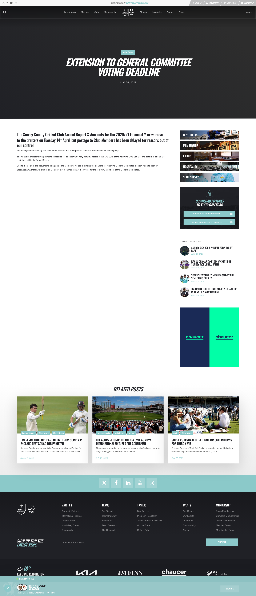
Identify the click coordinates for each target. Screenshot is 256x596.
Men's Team (58, 433)
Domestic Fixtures (70, 511)
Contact (187, 530)
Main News (128, 52)
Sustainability (189, 525)
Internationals (28, 433)
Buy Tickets (143, 511)
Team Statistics (109, 525)
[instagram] (16, 3)
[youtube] (11, 3)
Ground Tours (143, 525)
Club (175, 433)
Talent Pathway (109, 516)
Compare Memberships (227, 516)
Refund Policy (144, 530)
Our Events (188, 516)
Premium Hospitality (147, 516)
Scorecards (67, 530)
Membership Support (226, 530)
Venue (131, 433)
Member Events (224, 525)
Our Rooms (188, 511)
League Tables (68, 520)
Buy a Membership (225, 511)
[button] (209, 214)
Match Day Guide (70, 525)
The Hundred (108, 530)
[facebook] (7, 3)
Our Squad (107, 511)
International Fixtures (71, 516)
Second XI (107, 520)
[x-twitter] (3, 3)
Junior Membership (225, 520)
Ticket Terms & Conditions (150, 520)
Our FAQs (188, 520)
